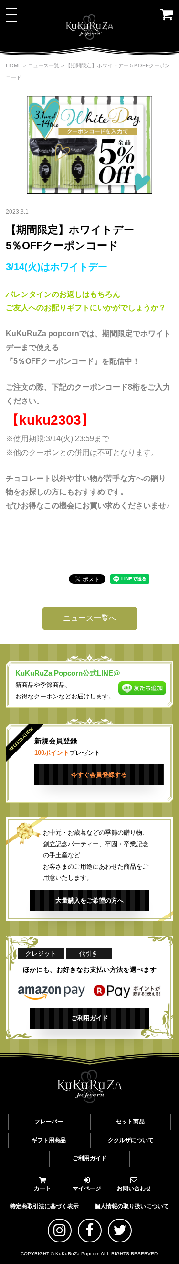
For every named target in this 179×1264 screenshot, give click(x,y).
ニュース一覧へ (89, 618)
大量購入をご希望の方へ (89, 900)
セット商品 (130, 1121)
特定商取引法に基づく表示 (44, 1206)
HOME (13, 65)
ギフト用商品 (49, 1140)
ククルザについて (131, 1140)
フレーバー (48, 1121)
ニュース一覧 (43, 65)
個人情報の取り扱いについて (132, 1206)
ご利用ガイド (89, 1018)
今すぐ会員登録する (99, 774)
